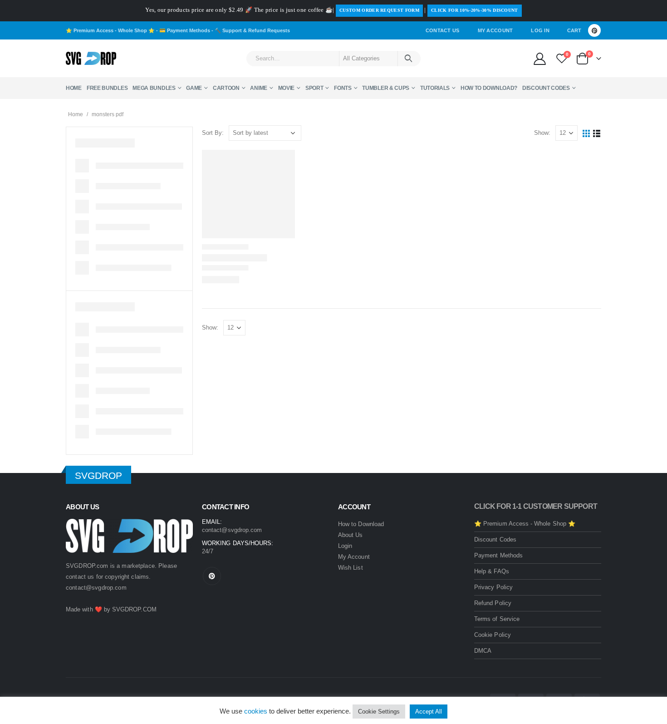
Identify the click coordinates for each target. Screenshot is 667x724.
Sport (314, 88)
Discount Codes (546, 88)
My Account (495, 30)
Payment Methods (498, 555)
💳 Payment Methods (184, 30)
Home (74, 88)
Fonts (343, 88)
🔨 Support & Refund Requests (252, 30)
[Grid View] (586, 133)
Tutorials (435, 88)
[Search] (409, 58)
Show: (542, 132)
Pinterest (212, 576)
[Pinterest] (594, 30)
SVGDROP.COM (134, 609)
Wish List (350, 567)
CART (574, 30)
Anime (258, 88)
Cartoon (226, 88)
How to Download (361, 524)
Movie (286, 88)
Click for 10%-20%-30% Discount (474, 10)
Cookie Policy (492, 634)
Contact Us (443, 30)
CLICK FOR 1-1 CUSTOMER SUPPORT (535, 506)
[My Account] (539, 58)
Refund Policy (492, 603)
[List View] (597, 133)
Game (194, 88)
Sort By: (213, 132)
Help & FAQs (491, 571)
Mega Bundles (153, 88)
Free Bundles (107, 88)
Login (345, 545)
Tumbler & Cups (385, 88)
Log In (540, 30)
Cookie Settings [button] (379, 711)
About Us (350, 535)
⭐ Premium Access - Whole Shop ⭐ (110, 30)
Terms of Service (497, 619)
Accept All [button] (428, 711)
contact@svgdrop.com (96, 587)
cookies (255, 711)
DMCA (482, 650)
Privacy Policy (493, 587)
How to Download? (489, 88)
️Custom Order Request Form (379, 10)
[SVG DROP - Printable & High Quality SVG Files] (91, 58)
